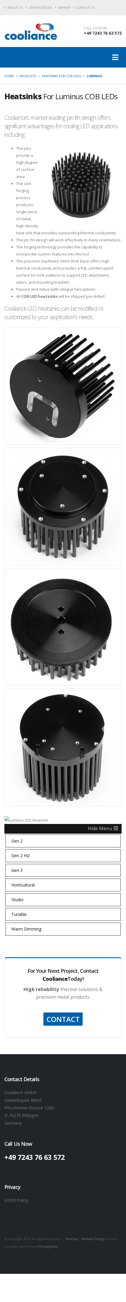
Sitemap (71, 1239)
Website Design (93, 1239)
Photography (48, 1246)
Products (28, 76)
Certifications (40, 8)
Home (9, 76)
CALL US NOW (95, 28)
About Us (14, 8)
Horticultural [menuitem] (23, 885)
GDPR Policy (16, 1200)
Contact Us (85, 8)
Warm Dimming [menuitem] (26, 929)
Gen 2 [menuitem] (17, 841)
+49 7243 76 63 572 (103, 33)
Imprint (64, 8)
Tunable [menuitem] (19, 914)
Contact (63, 1019)
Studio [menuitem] (17, 899)
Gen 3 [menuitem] (17, 870)
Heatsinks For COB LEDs (61, 76)
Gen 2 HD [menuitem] (20, 855)
